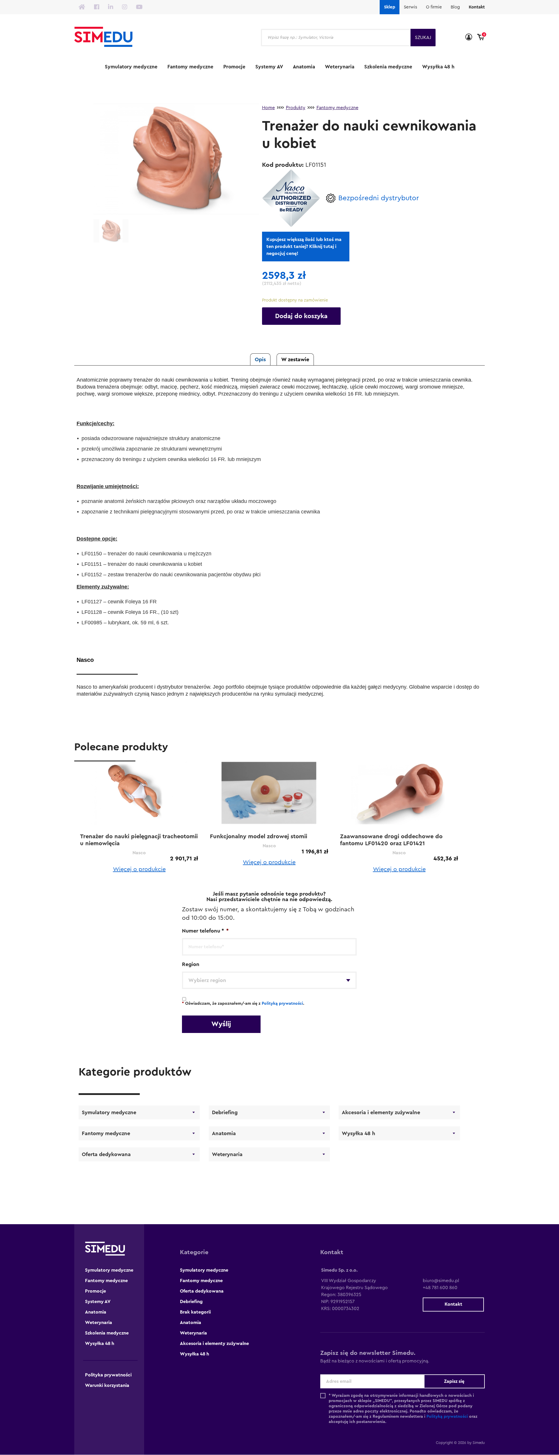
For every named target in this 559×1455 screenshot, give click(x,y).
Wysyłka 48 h (438, 66)
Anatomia (304, 66)
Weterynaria (339, 66)
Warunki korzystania (107, 1385)
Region (190, 964)
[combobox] (269, 980)
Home (268, 107)
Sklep (389, 7)
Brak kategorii (195, 1312)
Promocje (234, 66)
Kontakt (477, 7)
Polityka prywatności (108, 1375)
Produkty (295, 107)
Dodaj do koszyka (301, 316)
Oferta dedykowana (106, 1154)
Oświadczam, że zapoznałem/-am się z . (243, 1004)
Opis (260, 359)
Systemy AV (269, 66)
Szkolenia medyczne (388, 66)
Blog (455, 7)
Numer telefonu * (205, 930)
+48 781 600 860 (440, 1287)
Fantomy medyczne (190, 66)
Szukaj (423, 37)
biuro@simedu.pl (441, 1280)
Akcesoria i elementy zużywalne (381, 1112)
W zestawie (295, 359)
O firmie (434, 7)
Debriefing (225, 1112)
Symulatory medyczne (131, 66)
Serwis (410, 7)
